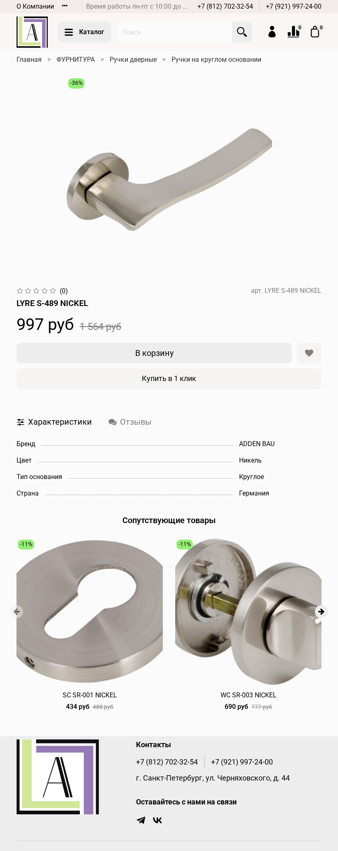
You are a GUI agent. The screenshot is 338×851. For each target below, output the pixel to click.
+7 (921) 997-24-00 (294, 6)
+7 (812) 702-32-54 (225, 6)
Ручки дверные (133, 59)
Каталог (91, 32)
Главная (29, 59)
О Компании (35, 6)
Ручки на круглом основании (216, 59)
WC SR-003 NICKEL (249, 695)
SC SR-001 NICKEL (90, 695)
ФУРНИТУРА (75, 59)
